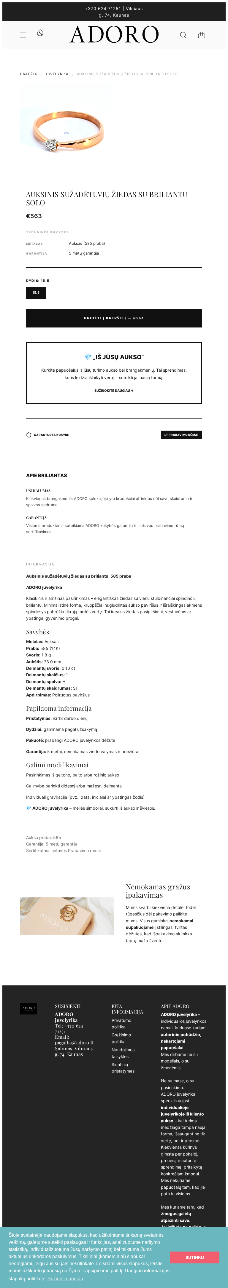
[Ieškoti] (183, 35)
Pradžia (28, 74)
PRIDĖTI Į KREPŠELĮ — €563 (114, 318)
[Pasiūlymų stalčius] (40, 35)
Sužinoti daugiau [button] (65, 1278)
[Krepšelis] (201, 35)
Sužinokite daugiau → (114, 391)
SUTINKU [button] (195, 1257)
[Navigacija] (23, 35)
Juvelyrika (57, 74)
